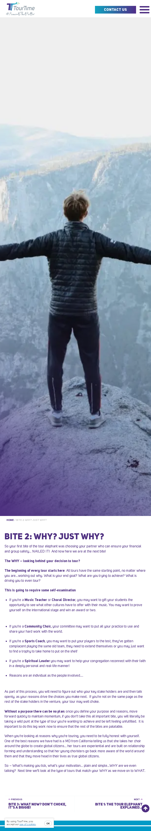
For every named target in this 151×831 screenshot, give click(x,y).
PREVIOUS (16, 799)
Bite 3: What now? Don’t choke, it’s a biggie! (37, 806)
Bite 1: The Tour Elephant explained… (119, 806)
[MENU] (144, 10)
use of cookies (27, 824)
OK (48, 823)
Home (10, 519)
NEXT (137, 799)
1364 (20, 9)
